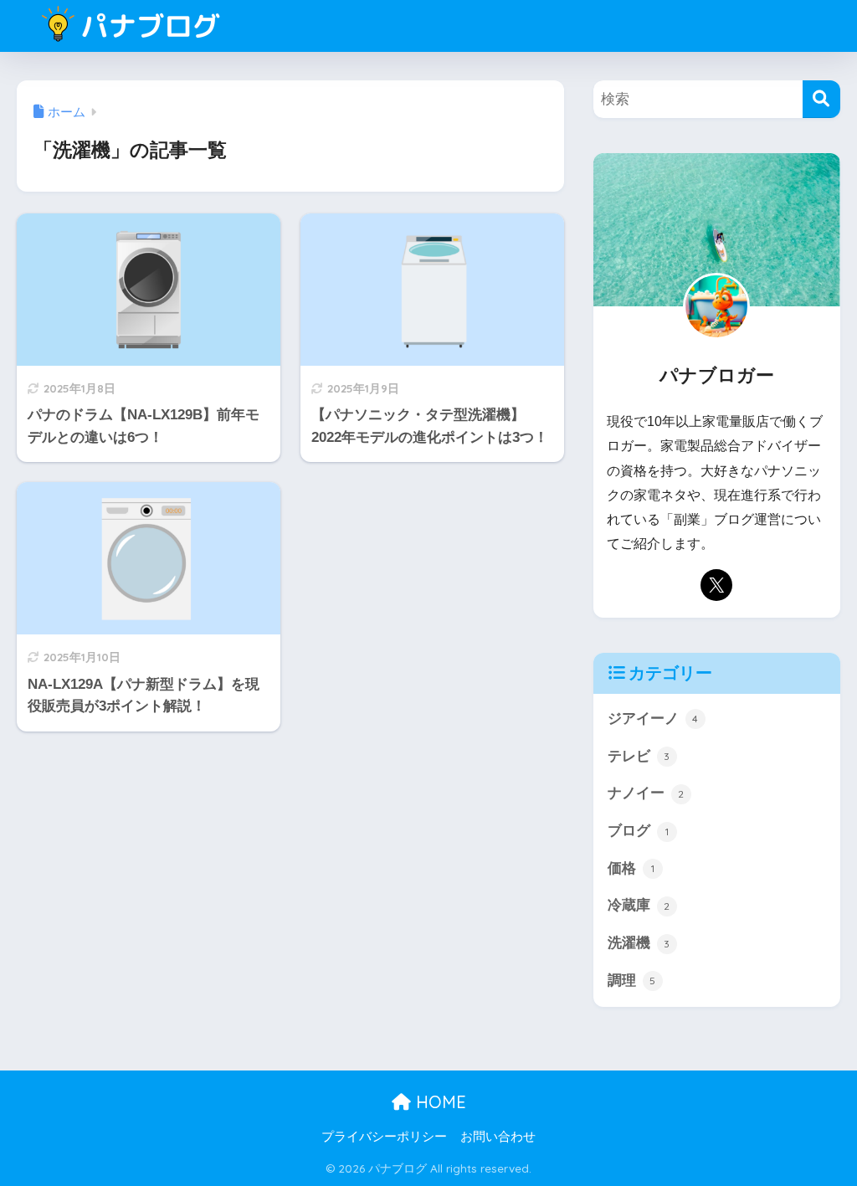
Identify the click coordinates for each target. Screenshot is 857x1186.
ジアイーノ (653, 718)
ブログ (638, 831)
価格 (631, 868)
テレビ (639, 756)
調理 (632, 980)
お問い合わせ (498, 1136)
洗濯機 (639, 943)
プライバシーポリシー (384, 1136)
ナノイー (646, 793)
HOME (438, 1101)
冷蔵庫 (639, 905)
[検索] (821, 99)
